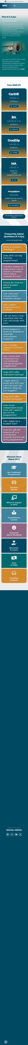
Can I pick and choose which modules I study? (12, 296)
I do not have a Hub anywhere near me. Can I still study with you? (13, 319)
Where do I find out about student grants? (13, 285)
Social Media (14, 830)
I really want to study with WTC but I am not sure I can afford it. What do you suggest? (13, 385)
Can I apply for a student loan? (11, 422)
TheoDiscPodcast (14, 579)
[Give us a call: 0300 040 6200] (5, 1)
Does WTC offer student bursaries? (12, 397)
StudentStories (14, 488)
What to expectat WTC (14, 504)
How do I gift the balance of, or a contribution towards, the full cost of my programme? (14, 435)
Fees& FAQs (14, 564)
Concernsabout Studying (14, 534)
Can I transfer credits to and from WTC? (13, 347)
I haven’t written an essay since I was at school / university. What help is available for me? (13, 271)
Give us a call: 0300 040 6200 (15, 1)
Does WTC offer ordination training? (13, 373)
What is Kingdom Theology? (12, 248)
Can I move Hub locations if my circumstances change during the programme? (12, 361)
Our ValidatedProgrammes (14, 473)
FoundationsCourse (14, 519)
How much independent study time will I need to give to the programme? (13, 410)
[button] (14, 5)
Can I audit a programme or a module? (11, 307)
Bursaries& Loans (14, 549)
